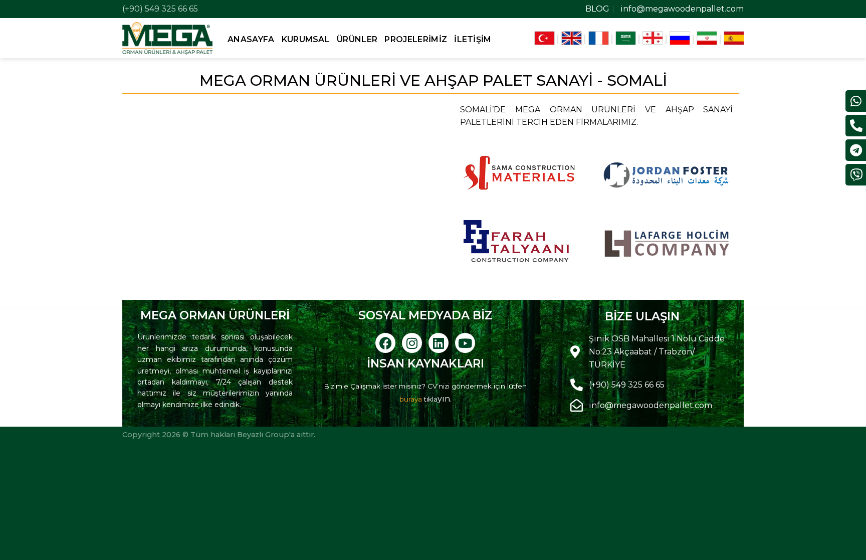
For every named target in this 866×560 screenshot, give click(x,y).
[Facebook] (385, 343)
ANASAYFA (251, 39)
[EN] (571, 38)
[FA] (707, 38)
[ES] (734, 38)
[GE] (653, 38)
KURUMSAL (306, 39)
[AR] (625, 38)
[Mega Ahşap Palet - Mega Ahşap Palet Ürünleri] (167, 38)
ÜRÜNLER (357, 39)
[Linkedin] (438, 343)
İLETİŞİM (473, 39)
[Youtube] (465, 343)
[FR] (598, 38)
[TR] (544, 38)
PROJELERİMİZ (415, 39)
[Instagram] (412, 343)
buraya (410, 399)
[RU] (680, 38)
